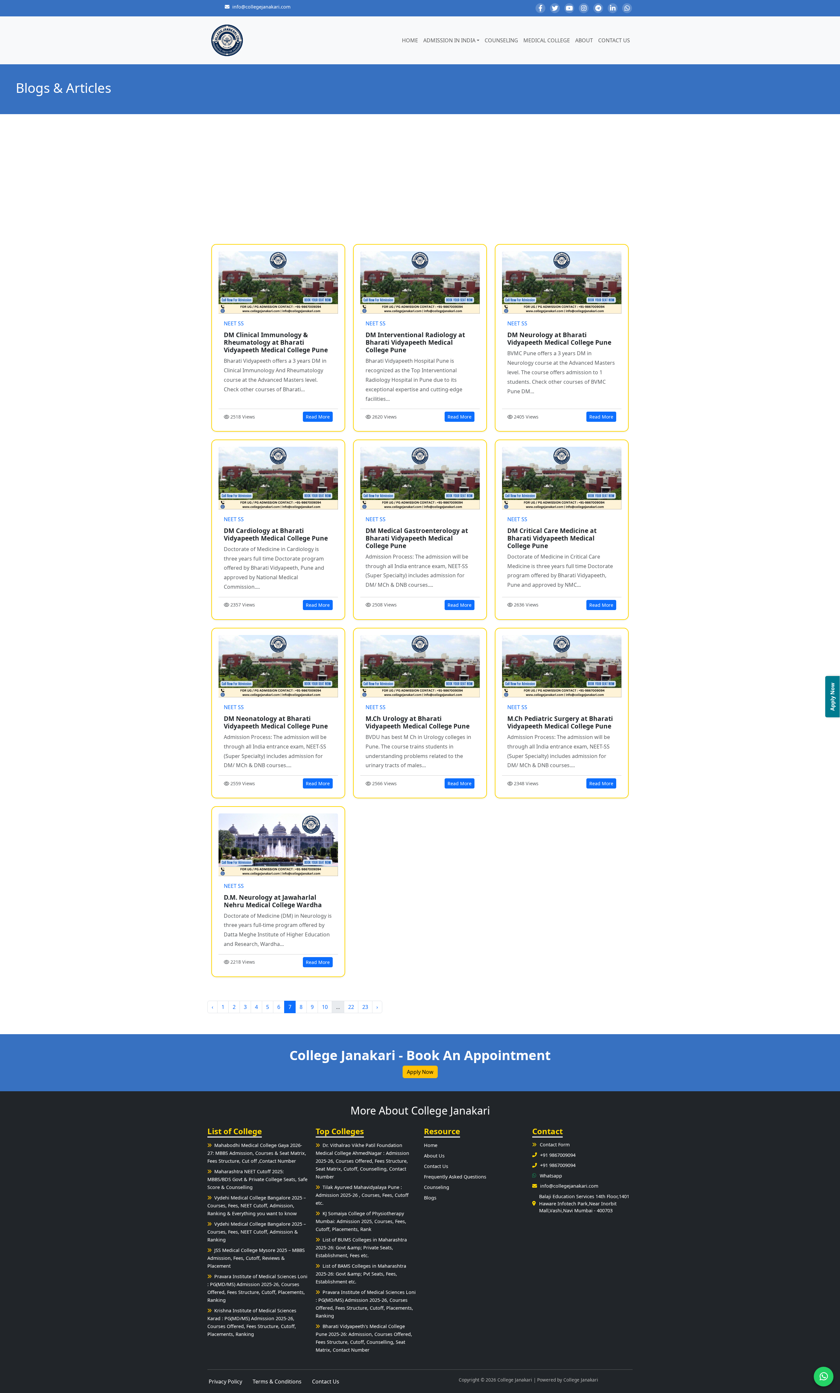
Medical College (546, 40)
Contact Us (614, 40)
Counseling (501, 40)
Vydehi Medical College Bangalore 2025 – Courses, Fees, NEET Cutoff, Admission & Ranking (256, 1232)
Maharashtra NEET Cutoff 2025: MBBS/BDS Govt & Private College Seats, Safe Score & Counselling (257, 1179)
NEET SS (234, 323)
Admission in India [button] (449, 40)
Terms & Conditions (277, 1381)
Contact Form (555, 1144)
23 (365, 1007)
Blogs (430, 1198)
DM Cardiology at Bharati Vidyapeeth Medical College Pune (276, 534)
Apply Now (420, 1071)
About (584, 40)
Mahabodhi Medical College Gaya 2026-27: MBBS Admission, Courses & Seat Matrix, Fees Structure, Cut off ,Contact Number (256, 1153)
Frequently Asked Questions (455, 1177)
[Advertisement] (420, 179)
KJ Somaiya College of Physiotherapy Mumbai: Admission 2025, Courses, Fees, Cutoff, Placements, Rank (361, 1221)
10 (325, 1007)
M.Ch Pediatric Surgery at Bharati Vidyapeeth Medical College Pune (560, 722)
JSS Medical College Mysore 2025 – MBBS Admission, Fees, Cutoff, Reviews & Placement (256, 1258)
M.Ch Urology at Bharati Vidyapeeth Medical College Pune (418, 722)
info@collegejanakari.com (261, 7)
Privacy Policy (225, 1381)
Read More (318, 417)
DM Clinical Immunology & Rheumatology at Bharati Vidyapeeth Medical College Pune (276, 342)
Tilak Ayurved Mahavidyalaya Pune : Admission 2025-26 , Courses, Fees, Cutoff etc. (362, 1195)
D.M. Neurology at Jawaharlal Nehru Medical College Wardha (273, 901)
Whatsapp (551, 1176)
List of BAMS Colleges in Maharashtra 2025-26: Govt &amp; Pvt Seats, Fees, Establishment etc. (361, 1274)
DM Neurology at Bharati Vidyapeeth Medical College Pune (559, 338)
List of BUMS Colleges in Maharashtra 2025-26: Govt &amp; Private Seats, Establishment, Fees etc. (361, 1248)
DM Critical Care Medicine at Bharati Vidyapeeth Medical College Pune (552, 538)
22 (351, 1007)
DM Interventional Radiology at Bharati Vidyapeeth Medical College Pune (415, 342)
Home (410, 40)
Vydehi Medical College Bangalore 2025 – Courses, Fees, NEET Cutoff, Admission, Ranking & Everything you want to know (256, 1206)
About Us (434, 1156)
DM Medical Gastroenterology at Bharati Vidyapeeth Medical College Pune (417, 538)
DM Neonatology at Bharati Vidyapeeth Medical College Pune (276, 722)
